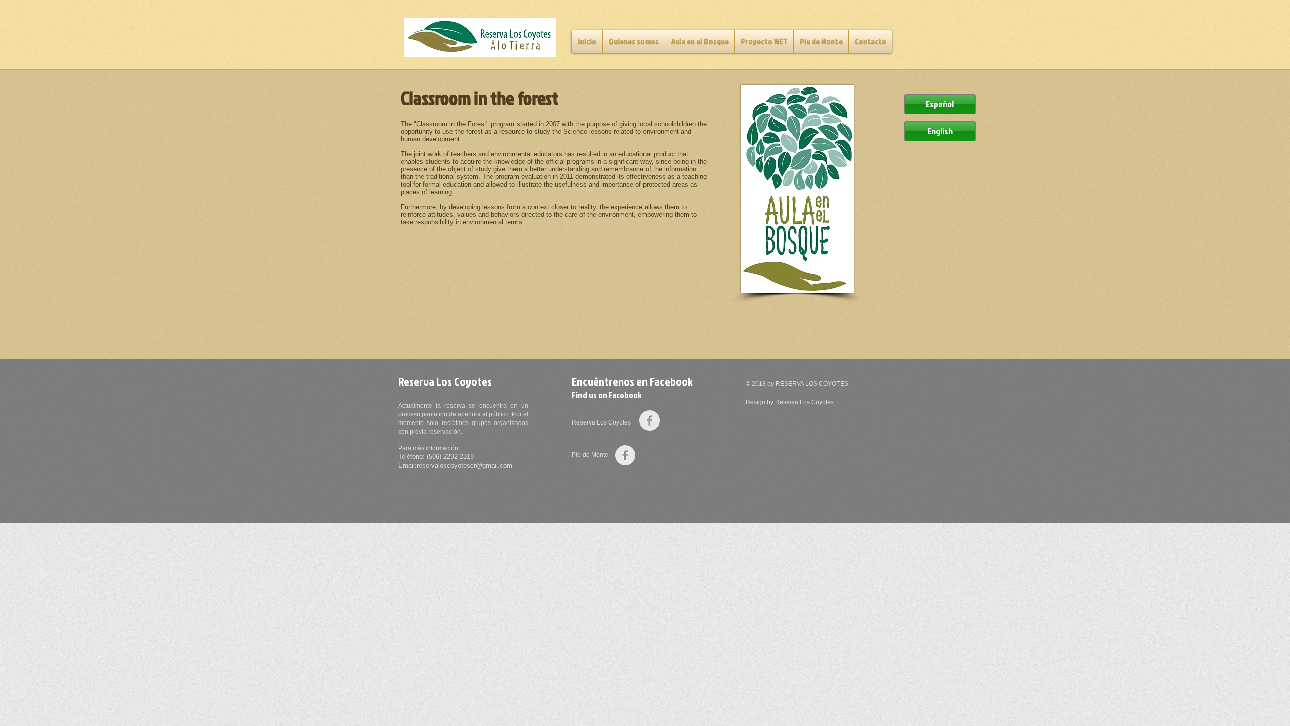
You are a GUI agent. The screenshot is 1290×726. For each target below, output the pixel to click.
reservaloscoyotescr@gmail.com (464, 465)
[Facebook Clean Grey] (649, 420)
